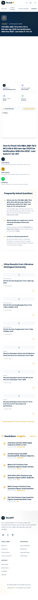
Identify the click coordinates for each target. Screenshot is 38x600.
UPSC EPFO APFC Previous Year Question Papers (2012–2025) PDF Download (21, 477)
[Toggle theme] (30, 2)
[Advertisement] (19, 58)
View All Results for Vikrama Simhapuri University (18, 421)
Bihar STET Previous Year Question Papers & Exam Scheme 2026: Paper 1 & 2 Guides (21, 466)
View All (33, 436)
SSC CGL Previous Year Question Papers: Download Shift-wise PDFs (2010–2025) (21, 499)
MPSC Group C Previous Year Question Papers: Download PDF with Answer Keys (21, 488)
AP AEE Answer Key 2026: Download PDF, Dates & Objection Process (21, 456)
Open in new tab (29, 108)
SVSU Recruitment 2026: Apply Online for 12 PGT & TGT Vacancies (20, 445)
